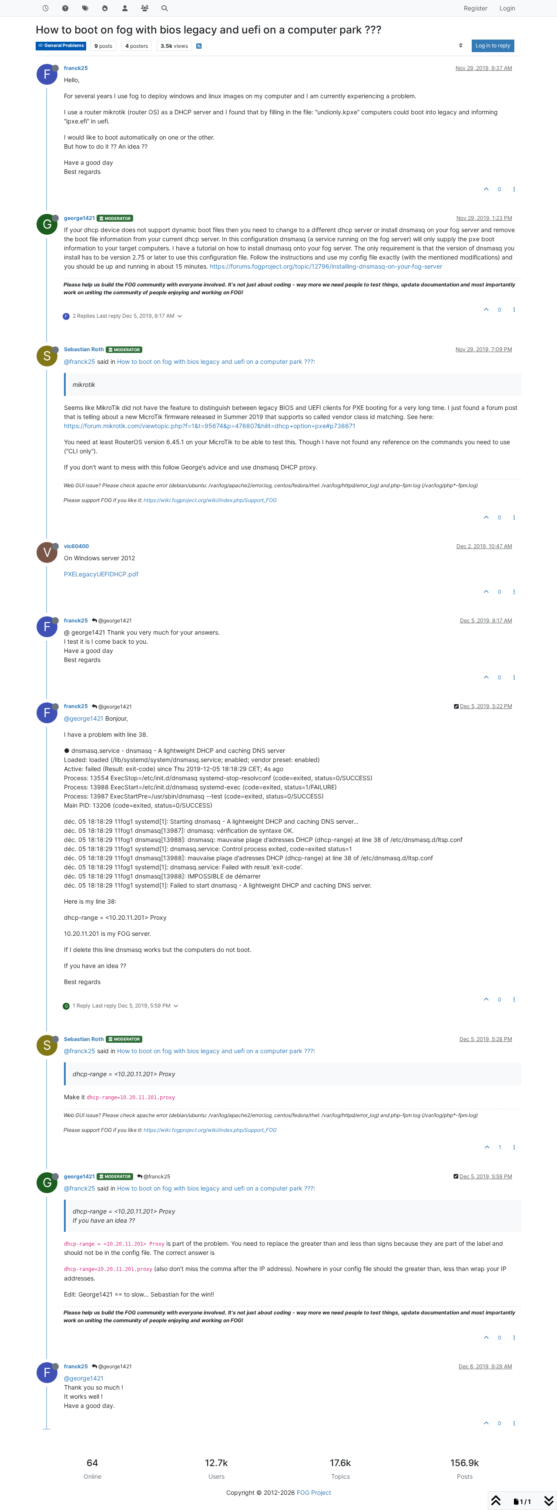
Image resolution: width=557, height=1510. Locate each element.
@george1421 (114, 620)
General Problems (64, 45)
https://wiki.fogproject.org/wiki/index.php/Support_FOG (210, 500)
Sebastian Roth (84, 349)
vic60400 (76, 546)
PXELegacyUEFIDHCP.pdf (101, 574)
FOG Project (314, 1492)
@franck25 (79, 361)
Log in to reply (493, 45)
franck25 (76, 68)
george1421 (79, 218)
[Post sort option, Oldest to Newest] (461, 46)
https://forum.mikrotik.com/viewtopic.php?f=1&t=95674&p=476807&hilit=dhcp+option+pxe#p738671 (210, 425)
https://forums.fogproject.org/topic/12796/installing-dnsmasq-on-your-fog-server (326, 266)
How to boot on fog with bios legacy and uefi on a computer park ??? (215, 361)
